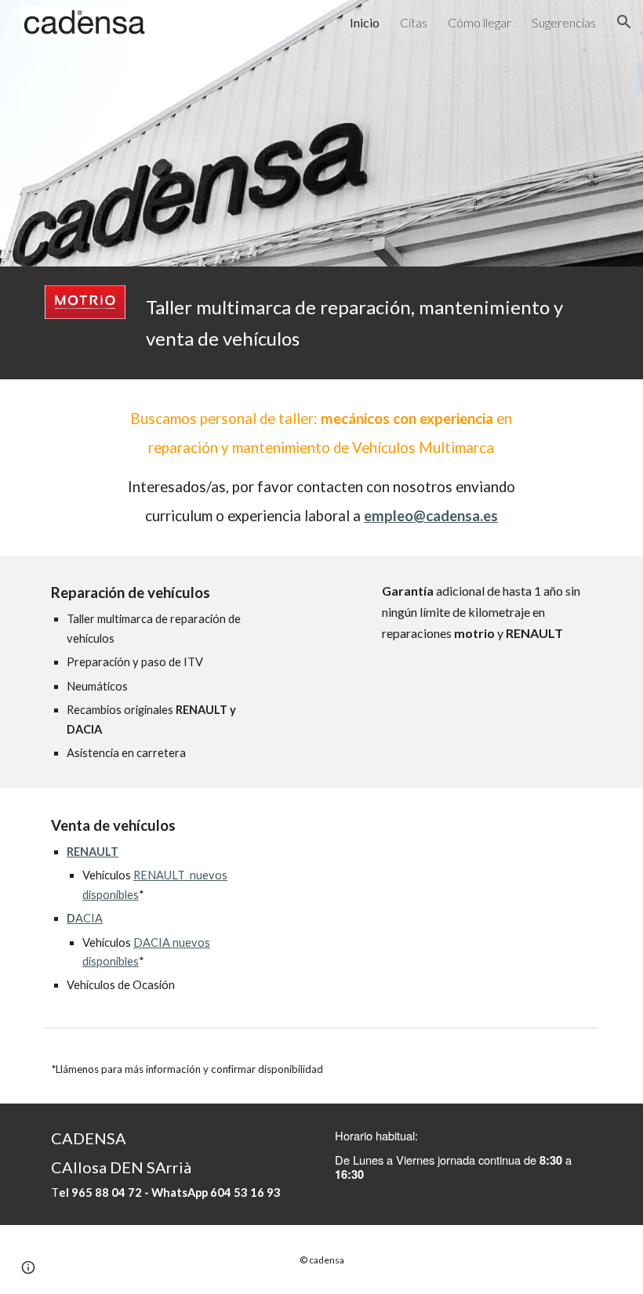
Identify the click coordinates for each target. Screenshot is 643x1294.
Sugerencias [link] (564, 22)
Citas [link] (413, 22)
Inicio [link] (365, 22)
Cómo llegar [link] (479, 22)
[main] (369, 323)
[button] (624, 22)
